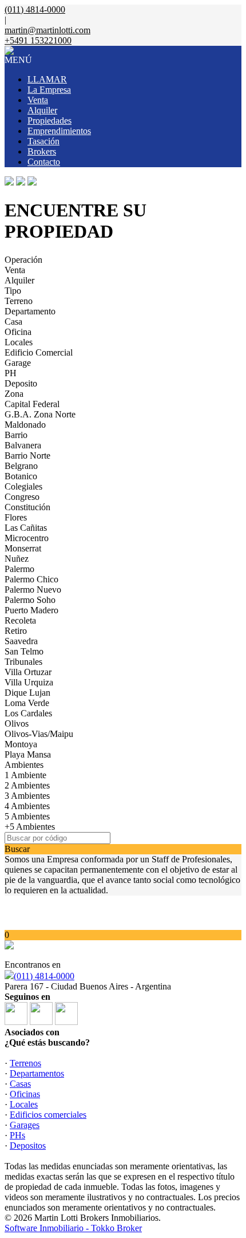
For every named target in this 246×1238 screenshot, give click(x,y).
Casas (20, 1084)
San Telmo (24, 651)
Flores (16, 517)
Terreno (19, 301)
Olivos (17, 723)
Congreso (22, 497)
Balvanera (23, 445)
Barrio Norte (27, 455)
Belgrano (21, 466)
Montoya (21, 744)
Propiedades (49, 120)
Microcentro (27, 538)
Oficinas (25, 1094)
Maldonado (25, 424)
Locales (19, 342)
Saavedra (21, 641)
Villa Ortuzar (28, 672)
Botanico (21, 476)
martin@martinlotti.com (47, 30)
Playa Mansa (28, 754)
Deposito (21, 383)
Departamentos (37, 1073)
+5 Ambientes (30, 826)
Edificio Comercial (39, 352)
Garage (18, 363)
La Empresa (49, 89)
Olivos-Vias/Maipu (39, 734)
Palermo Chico (31, 579)
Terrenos (25, 1063)
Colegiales (23, 486)
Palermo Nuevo (33, 589)
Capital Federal (32, 404)
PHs (17, 1135)
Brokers (41, 151)
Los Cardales (28, 713)
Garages (24, 1125)
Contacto (43, 162)
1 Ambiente (25, 775)
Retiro (16, 631)
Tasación (43, 141)
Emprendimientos (59, 131)
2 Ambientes (27, 785)
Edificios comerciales (48, 1114)
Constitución (27, 507)
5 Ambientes (27, 816)
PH (11, 373)
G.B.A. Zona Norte (40, 414)
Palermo (19, 569)
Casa (13, 321)
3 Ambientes (27, 796)
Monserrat (23, 548)
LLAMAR (47, 79)
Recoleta (20, 620)
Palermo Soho (30, 600)
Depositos (28, 1145)
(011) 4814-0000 (44, 976)
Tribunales (23, 662)
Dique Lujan (27, 692)
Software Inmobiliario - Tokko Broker (73, 1228)
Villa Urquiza (29, 682)
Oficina (18, 332)
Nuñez (17, 558)
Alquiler (42, 110)
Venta (37, 100)
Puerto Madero (31, 610)
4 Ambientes (27, 806)
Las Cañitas (26, 528)
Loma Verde (27, 703)
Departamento (30, 311)
